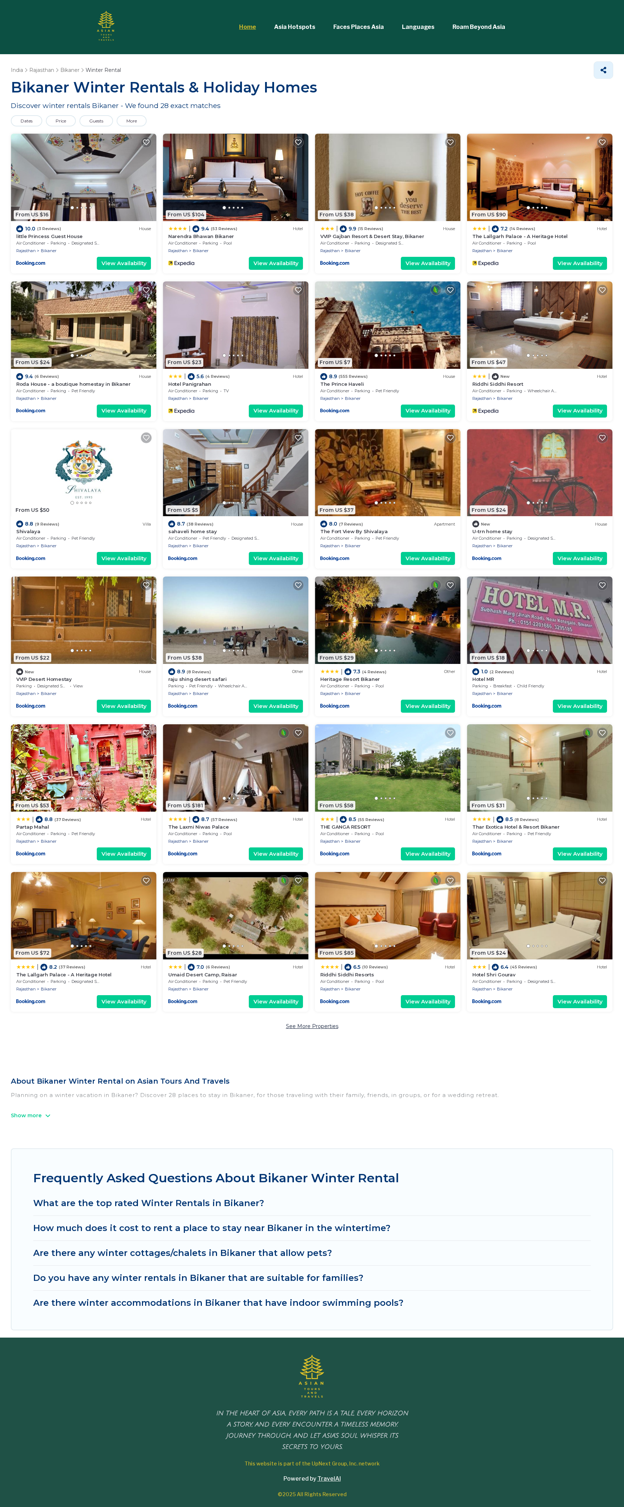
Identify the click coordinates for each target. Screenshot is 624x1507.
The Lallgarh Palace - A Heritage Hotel (520, 236)
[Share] (603, 70)
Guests (96, 121)
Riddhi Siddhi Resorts (347, 974)
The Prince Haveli (342, 384)
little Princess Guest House (49, 236)
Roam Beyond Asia (478, 26)
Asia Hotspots (294, 26)
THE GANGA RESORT (345, 827)
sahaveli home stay (192, 531)
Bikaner (48, 250)
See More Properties (312, 1026)
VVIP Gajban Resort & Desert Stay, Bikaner (372, 236)
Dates (26, 121)
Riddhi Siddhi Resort (497, 384)
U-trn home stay (492, 531)
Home (247, 26)
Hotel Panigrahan (189, 384)
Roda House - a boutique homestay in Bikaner (73, 384)
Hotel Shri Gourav (494, 974)
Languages (418, 26)
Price (61, 121)
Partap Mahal (32, 827)
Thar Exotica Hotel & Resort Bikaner (516, 827)
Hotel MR (483, 679)
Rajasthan (26, 250)
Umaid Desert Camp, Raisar (202, 974)
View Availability (124, 263)
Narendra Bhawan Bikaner (201, 236)
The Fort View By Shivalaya (353, 531)
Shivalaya (28, 531)
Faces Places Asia (358, 26)
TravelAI (329, 1478)
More (131, 121)
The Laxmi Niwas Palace (198, 827)
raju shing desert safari (197, 679)
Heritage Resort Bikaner (350, 679)
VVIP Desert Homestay (44, 679)
